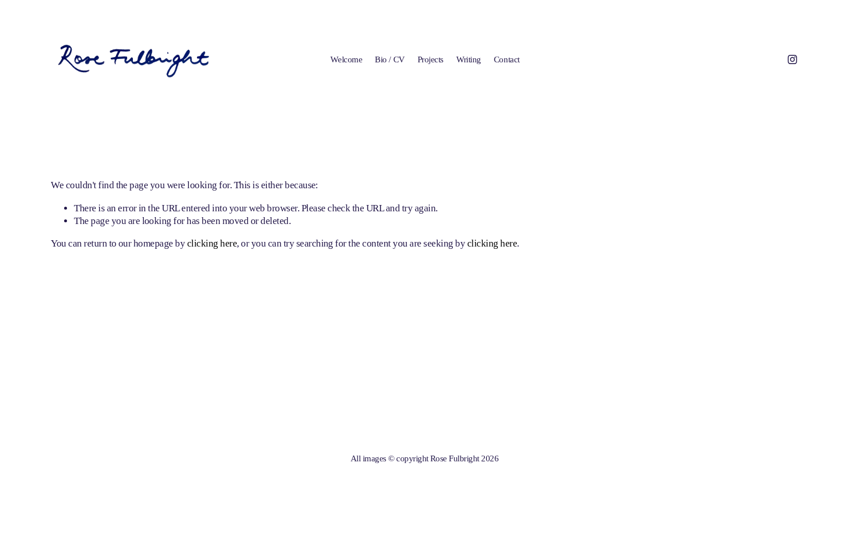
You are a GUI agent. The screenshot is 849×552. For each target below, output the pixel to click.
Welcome (346, 59)
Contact (507, 59)
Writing (468, 59)
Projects (431, 59)
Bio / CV (389, 59)
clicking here (212, 243)
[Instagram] (792, 59)
